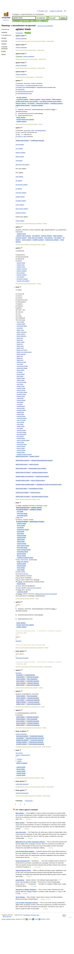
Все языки (3, 38)
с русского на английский (45, 25)
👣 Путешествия (7, 916)
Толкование (19, 33)
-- (30, 41)
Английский (4, 32)
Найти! (63, 18)
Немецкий (3, 43)
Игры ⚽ (44, 20)
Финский (3, 54)
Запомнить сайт (43, 11)
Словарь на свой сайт (56, 11)
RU (65, 11)
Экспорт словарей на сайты (8, 919)
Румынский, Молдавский (4, 47)
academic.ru (6, 20)
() (19, 753)
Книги (35, 20)
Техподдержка (26, 914)
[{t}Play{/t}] (26, 35)
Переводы (26, 20)
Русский (3, 51)
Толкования (16, 20)
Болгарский (4, 40)
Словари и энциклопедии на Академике (28, 14)
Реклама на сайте (35, 914)
